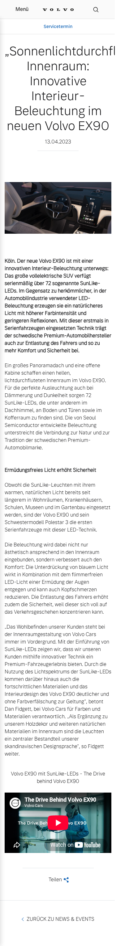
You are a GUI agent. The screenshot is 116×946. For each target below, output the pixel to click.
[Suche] (96, 9)
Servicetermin (58, 26)
